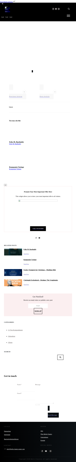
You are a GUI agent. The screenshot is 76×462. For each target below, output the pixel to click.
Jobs (42, 431)
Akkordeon (11, 336)
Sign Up (38, 311)
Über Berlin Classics (46, 434)
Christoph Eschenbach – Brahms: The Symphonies (41, 280)
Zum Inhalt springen (6, 2)
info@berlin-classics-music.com (16, 449)
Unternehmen (44, 437)
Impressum (7, 434)
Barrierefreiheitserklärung (11, 439)
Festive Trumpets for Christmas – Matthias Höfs (40, 270)
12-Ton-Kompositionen (15, 330)
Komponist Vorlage (16, 167)
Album (10, 342)
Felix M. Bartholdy (16, 142)
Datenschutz (7, 431)
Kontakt (43, 440)
